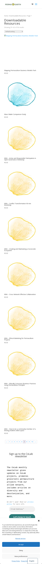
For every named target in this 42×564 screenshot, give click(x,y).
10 (32, 442)
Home (6, 16)
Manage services (20, 538)
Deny (21, 550)
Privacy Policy (16, 561)
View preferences (21, 556)
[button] (39, 521)
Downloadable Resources (17, 16)
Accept (21, 544)
